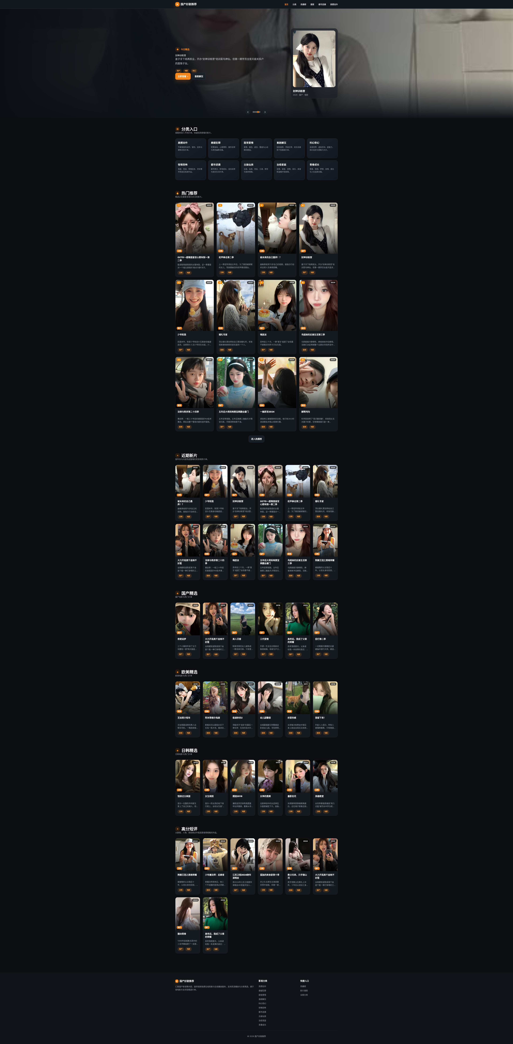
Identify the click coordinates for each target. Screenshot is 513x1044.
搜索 (312, 4)
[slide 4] (258, 112)
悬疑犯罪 (262, 990)
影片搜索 (304, 990)
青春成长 (262, 1025)
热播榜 (303, 4)
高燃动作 (334, 4)
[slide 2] (255, 112)
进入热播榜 (256, 439)
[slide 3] (256, 112)
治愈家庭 (262, 1020)
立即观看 (183, 90)
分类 (294, 4)
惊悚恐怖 (262, 1007)
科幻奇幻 (199, 90)
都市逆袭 (322, 4)
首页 (286, 4)
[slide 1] (253, 112)
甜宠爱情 (262, 995)
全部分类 (304, 995)
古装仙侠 (262, 1016)
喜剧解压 (262, 999)
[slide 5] (259, 112)
